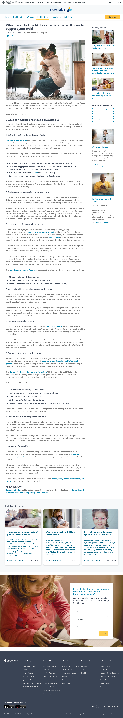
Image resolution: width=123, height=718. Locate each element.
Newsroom (66, 680)
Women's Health (103, 115)
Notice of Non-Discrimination (65, 714)
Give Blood (84, 673)
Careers (102, 669)
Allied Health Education (107, 676)
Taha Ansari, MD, (13, 490)
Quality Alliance (67, 676)
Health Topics (18, 17)
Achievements (67, 669)
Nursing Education (106, 680)
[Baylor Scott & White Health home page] (11, 2)
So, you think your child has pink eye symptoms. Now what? (98, 533)
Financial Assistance (50, 683)
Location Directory (28, 676)
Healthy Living (42, 17)
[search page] (110, 2)
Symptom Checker (49, 666)
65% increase (54, 237)
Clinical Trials (104, 687)
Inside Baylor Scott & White (62, 17)
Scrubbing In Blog (49, 694)
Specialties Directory (29, 680)
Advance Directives (50, 687)
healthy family (58, 479)
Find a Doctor (97, 165)
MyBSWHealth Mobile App (31, 687)
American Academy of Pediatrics (23, 270)
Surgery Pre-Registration (51, 690)
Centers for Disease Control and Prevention (28, 372)
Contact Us (66, 683)
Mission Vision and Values (70, 666)
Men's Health (103, 110)
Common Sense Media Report (41, 232)
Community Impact (69, 673)
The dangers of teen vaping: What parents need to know (22, 533)
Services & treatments (54, 2)
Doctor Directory (28, 673)
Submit (104, 634)
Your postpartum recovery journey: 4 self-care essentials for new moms (102, 70)
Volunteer (84, 666)
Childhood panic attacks (16, 140)
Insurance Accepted (50, 680)
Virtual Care (26, 669)
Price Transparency (50, 676)
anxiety (34, 172)
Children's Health (14, 33)
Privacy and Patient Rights (84, 714)
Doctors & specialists (28, 2)
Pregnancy (103, 120)
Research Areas (105, 683)
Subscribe (112, 17)
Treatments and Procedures (32, 683)
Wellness (30, 17)
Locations (41, 2)
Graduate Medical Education (109, 673)
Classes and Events (28, 666)
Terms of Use (51, 714)
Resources (67, 2)
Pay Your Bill (47, 669)
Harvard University (54, 326)
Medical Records (49, 673)
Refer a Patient (105, 666)
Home (7, 17)
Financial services (79, 2)
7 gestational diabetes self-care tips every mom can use (103, 95)
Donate (83, 669)
